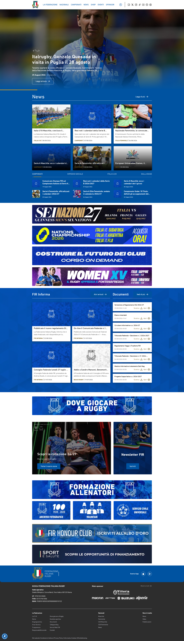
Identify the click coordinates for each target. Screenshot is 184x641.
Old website (36, 638)
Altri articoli (98, 294)
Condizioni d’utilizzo (46, 638)
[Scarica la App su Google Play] (150, 574)
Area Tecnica (36, 624)
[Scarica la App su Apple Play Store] (143, 574)
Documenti (53, 622)
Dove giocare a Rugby (57, 616)
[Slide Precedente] (33, 50)
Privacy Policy (58, 638)
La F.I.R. (34, 616)
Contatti (52, 630)
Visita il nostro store (49, 466)
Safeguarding (54, 624)
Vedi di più (141, 294)
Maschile (101, 616)
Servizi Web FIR (55, 627)
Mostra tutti (145, 586)
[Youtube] (143, 4)
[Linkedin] (147, 4)
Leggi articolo (41, 81)
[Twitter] (132, 4)
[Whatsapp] (150, 4)
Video (144, 619)
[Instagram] (136, 4)
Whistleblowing (82, 638)
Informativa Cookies (70, 638)
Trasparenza (36, 627)
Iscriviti (133, 466)
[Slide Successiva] (39, 50)
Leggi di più (140, 97)
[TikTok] (139, 4)
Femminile (101, 619)
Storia (34, 619)
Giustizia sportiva (55, 619)
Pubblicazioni (147, 622)
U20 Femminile (103, 624)
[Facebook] (129, 4)
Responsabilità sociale (39, 630)
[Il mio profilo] (120, 4)
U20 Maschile (102, 622)
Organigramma (37, 622)
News (100, 627)
